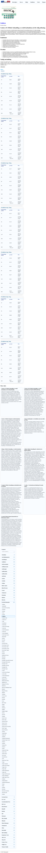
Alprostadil (4, 606)
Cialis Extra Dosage (5, 626)
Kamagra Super (5, 668)
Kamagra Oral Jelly (5, 665)
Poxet (3, 701)
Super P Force (4, 724)
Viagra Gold (4, 767)
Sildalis (3, 706)
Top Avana (4, 755)
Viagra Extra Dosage (5, 765)
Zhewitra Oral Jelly (5, 790)
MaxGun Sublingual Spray (7, 687)
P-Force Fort (4, 695)
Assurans (3, 609)
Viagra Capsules (5, 763)
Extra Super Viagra (5, 650)
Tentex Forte (4, 751)
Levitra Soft (4, 677)
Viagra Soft (4, 772)
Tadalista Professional (6, 738)
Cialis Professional (5, 629)
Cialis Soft (4, 631)
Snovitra (3, 714)
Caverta (3, 614)
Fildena (3, 651)
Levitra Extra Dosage (6, 672)
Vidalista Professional (6, 782)
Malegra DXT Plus (5, 680)
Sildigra (3, 709)
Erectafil (3, 640)
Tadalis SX (4, 734)
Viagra (3, 762)
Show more (3, 66)
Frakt (38, 2)
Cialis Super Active (5, 634)
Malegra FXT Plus (5, 684)
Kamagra (3, 658)
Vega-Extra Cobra (5, 760)
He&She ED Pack (5, 655)
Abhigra (3, 604)
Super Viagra (4, 728)
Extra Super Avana (5, 645)
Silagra (3, 704)
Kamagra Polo (4, 667)
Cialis (3, 621)
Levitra (3, 670)
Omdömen (32, 2)
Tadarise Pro (4, 745)
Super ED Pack (5, 721)
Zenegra (3, 787)
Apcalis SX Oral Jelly (6, 607)
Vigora (3, 784)
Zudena (3, 794)
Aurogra (3, 611)
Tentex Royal (4, 753)
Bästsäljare (14, 2)
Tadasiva (3, 746)
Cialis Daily (4, 624)
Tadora (3, 748)
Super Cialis (4, 719)
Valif (3, 758)
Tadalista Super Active (6, 740)
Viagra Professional (5, 770)
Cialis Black (4, 623)
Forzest (3, 653)
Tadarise (3, 743)
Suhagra (3, 716)
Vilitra (3, 785)
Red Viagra (4, 702)
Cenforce (3, 23)
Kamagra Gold (4, 663)
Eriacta (3, 641)
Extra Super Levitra (5, 648)
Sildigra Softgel (5, 711)
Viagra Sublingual (5, 775)
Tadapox (3, 741)
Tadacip (3, 731)
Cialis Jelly (4, 628)
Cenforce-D (4, 619)
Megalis (3, 692)
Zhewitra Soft (4, 792)
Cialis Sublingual (5, 633)
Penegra (3, 697)
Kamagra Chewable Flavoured (7, 660)
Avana (3, 612)
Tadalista (3, 736)
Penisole (3, 699)
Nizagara (3, 694)
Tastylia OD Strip (5, 750)
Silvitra (3, 712)
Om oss (21, 2)
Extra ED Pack (4, 643)
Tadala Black (4, 733)
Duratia (3, 638)
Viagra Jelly (4, 768)
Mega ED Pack (4, 690)
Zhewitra (3, 789)
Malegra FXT (4, 682)
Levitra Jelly (4, 673)
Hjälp (26, 2)
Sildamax (3, 707)
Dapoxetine (4, 636)
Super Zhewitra (5, 729)
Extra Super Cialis (5, 646)
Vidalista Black (4, 780)
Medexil (3, 689)
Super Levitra (4, 723)
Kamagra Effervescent (6, 662)
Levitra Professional (5, 675)
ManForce (4, 685)
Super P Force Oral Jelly (6, 726)
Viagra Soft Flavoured (6, 773)
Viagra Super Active (5, 777)
